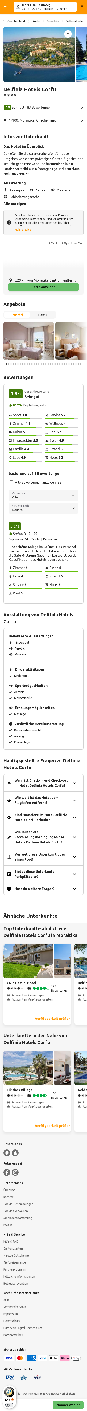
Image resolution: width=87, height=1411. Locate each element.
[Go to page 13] (34, 364)
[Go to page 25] (62, 364)
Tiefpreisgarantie (14, 1262)
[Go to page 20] (50, 364)
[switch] (9, 1405)
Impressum (10, 1314)
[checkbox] (11, 482)
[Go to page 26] (64, 364)
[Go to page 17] (43, 364)
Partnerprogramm (14, 1269)
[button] (39, 54)
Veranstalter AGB (14, 1307)
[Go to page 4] (13, 364)
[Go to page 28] (69, 364)
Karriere (8, 1197)
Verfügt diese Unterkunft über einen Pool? (40, 856)
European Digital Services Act (22, 1328)
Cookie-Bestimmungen (18, 1204)
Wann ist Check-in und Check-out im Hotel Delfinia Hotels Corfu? (41, 782)
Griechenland (16, 21)
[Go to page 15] (38, 364)
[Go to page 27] (66, 364)
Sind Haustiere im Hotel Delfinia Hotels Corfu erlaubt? (41, 817)
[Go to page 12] (32, 364)
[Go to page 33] (80, 364)
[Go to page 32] (78, 364)
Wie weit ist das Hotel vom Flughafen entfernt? (36, 800)
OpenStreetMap (73, 243)
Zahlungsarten (13, 1248)
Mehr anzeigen (24, 229)
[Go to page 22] (55, 364)
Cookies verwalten (15, 1211)
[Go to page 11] (29, 364)
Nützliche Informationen (19, 1276)
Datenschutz (11, 1321)
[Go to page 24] (59, 364)
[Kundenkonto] (82, 6)
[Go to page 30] (73, 364)
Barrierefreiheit (13, 1335)
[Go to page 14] (36, 364)
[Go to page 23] (57, 364)
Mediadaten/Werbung (17, 1218)
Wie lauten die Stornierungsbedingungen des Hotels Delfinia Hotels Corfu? (39, 837)
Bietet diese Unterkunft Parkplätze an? (34, 874)
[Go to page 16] (41, 364)
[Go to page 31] (76, 364)
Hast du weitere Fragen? (35, 889)
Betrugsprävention (15, 1283)
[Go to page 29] (71, 364)
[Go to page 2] (8, 364)
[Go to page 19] (48, 364)
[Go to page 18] (45, 364)
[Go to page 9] (25, 364)
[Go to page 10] (27, 364)
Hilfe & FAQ (10, 1241)
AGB (6, 1300)
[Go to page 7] (20, 364)
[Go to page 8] (22, 364)
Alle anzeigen (14, 204)
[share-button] (68, 34)
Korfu (36, 21)
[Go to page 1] (6, 364)
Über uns (9, 1190)
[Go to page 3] (11, 364)
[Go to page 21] (52, 364)
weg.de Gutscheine (16, 1255)
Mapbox (56, 243)
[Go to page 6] (18, 364)
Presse (7, 1225)
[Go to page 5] (15, 364)
